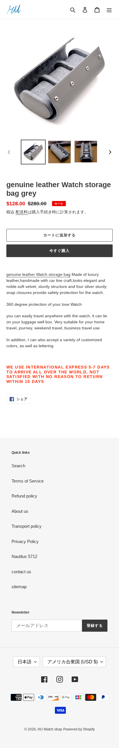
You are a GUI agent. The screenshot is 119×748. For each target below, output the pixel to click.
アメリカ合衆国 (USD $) (72, 661)
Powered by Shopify (79, 729)
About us (20, 511)
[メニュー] (109, 9)
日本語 (24, 661)
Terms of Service (28, 481)
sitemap (19, 586)
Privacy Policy (25, 541)
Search (18, 465)
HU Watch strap (50, 729)
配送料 (22, 212)
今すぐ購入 (59, 250)
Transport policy (27, 526)
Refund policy (24, 495)
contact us (21, 571)
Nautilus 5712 (24, 556)
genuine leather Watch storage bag (38, 274)
